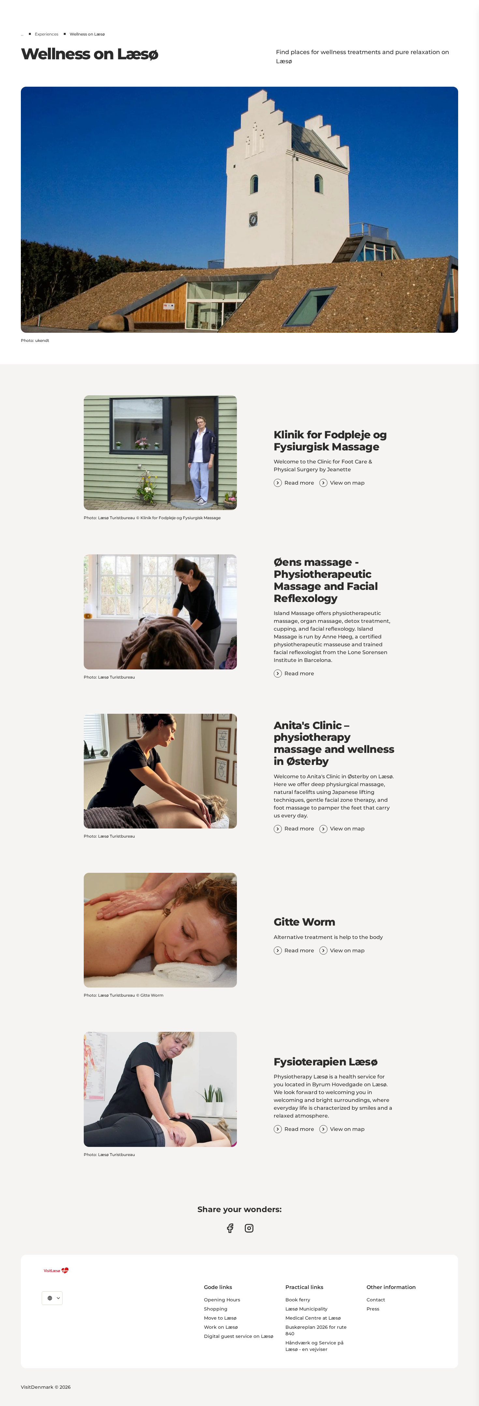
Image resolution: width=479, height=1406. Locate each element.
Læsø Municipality (306, 1309)
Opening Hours (222, 1300)
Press (373, 1309)
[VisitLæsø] (56, 1270)
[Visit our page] (230, 1228)
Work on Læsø (221, 1327)
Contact (376, 1300)
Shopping (215, 1309)
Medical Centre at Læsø (313, 1318)
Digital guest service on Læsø (238, 1336)
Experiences (46, 34)
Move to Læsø (220, 1318)
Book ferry (297, 1300)
